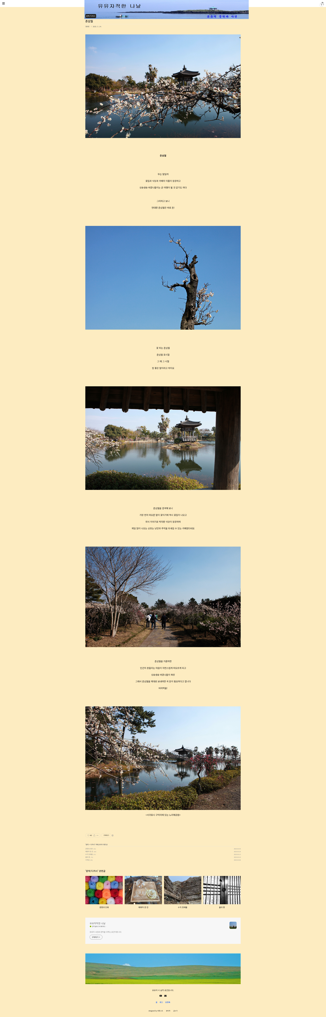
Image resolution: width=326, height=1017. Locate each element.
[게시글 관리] (97, 835)
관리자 (168, 1011)
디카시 (92, 844)
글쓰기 (175, 1011)
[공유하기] (94, 835)
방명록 (167, 1002)
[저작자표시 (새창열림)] (112, 835)
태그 (161, 1002)
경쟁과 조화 (89, 849)
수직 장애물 (89, 854)
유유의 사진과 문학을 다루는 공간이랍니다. (106, 932)
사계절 (87, 860)
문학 (87, 844)
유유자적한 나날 (97, 923)
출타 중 (87, 857)
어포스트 (160, 1011)
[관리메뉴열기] (321, 4)
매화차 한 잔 (89, 851)
